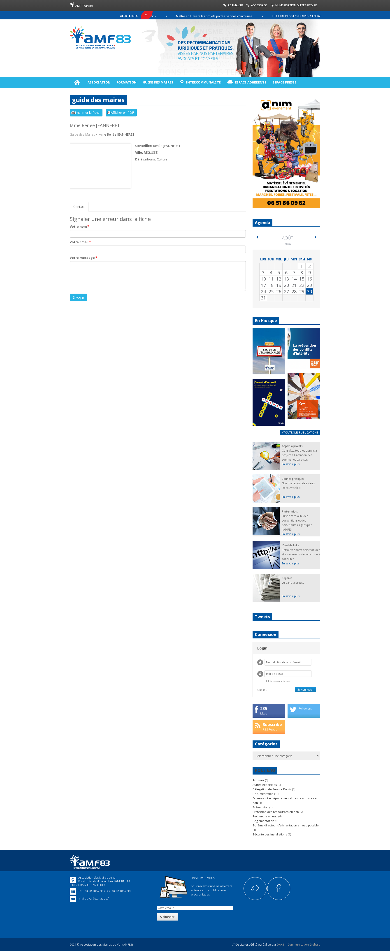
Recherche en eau (265, 816)
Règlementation (263, 821)
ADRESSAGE (259, 5)
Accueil (77, 82)
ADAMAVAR (235, 5)
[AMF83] (100, 48)
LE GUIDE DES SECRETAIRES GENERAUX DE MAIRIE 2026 (286, 16)
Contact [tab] (79, 206)
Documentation (263, 794)
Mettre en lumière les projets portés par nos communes (191, 16)
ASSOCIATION (99, 82)
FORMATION (127, 82)
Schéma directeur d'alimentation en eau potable (286, 825)
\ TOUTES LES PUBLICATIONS (300, 432)
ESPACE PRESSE (284, 82)
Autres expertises (265, 785)
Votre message (83, 257)
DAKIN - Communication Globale (298, 944)
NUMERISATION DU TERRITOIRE (296, 5)
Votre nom (79, 226)
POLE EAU (265, 770)
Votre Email (80, 242)
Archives (258, 780)
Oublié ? (262, 689)
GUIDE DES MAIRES (158, 82)
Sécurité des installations (270, 834)
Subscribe (272, 724)
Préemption (261, 807)
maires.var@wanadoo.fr (94, 898)
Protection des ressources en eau (276, 812)
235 (263, 708)
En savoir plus (290, 464)
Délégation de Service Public (272, 789)
